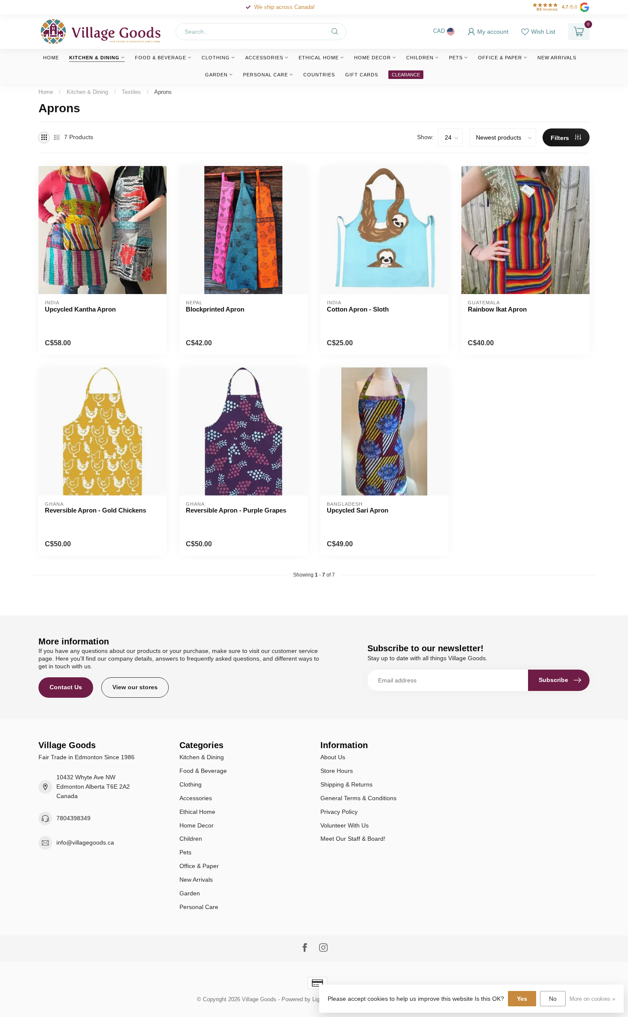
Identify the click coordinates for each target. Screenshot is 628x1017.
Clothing (216, 57)
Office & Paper (500, 57)
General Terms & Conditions (358, 798)
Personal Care (265, 74)
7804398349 (73, 818)
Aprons (163, 92)
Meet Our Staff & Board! (352, 838)
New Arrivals (556, 57)
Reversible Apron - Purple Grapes (236, 510)
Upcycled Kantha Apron (80, 309)
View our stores (135, 687)
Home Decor (372, 57)
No (553, 998)
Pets (456, 57)
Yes (522, 998)
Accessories (264, 57)
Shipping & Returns (346, 784)
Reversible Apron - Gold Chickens (95, 510)
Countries (319, 74)
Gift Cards (361, 74)
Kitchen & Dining (94, 57)
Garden (216, 74)
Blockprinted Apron (215, 309)
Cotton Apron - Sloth (358, 309)
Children (420, 57)
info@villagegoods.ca (85, 842)
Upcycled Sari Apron (357, 510)
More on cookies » (592, 999)
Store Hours (336, 770)
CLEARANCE (406, 74)
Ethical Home (319, 57)
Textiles (131, 92)
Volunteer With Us (344, 825)
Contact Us (66, 687)
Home (51, 57)
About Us (332, 757)
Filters (561, 137)
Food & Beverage (160, 57)
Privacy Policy (339, 811)
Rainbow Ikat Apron (497, 309)
